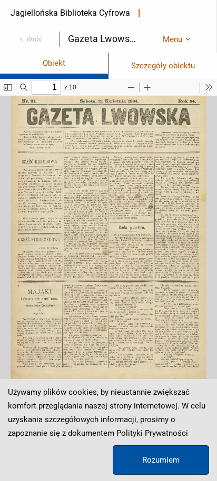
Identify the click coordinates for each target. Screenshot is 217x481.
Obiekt (54, 63)
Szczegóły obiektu (163, 65)
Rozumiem (161, 460)
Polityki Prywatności (152, 433)
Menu (172, 39)
